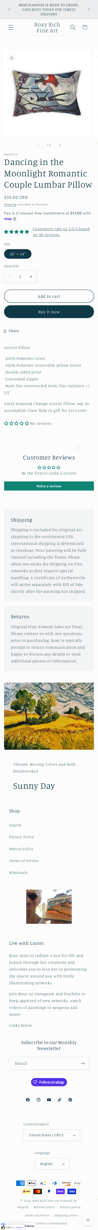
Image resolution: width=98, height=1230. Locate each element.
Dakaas (29, 1225)
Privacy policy (70, 1207)
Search (15, 825)
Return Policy (21, 848)
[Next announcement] (89, 10)
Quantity (11, 266)
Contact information (51, 1223)
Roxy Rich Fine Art (45, 1200)
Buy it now (49, 311)
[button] (11, 27)
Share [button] (14, 330)
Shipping (10, 204)
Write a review (49, 486)
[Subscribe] (83, 1063)
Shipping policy (66, 1215)
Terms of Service (24, 860)
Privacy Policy (21, 837)
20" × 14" (18, 254)
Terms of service (37, 1215)
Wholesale (18, 872)
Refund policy (44, 1207)
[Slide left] (38, 145)
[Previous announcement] (9, 10)
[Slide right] (60, 145)
